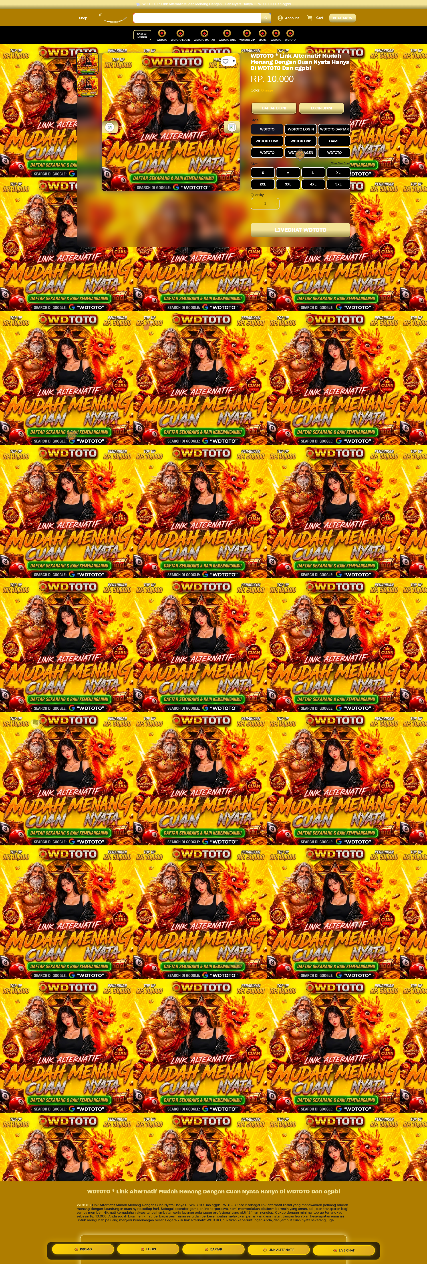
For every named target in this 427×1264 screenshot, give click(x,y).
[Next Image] (232, 127)
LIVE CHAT (347, 1251)
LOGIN (151, 1249)
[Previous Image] (110, 127)
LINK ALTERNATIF (282, 1250)
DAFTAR (216, 1250)
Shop (83, 18)
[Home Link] (110, 18)
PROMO (86, 1249)
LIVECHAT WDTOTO (300, 229)
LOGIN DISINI (321, 108)
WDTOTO (84, 1205)
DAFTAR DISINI (274, 108)
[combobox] (197, 18)
